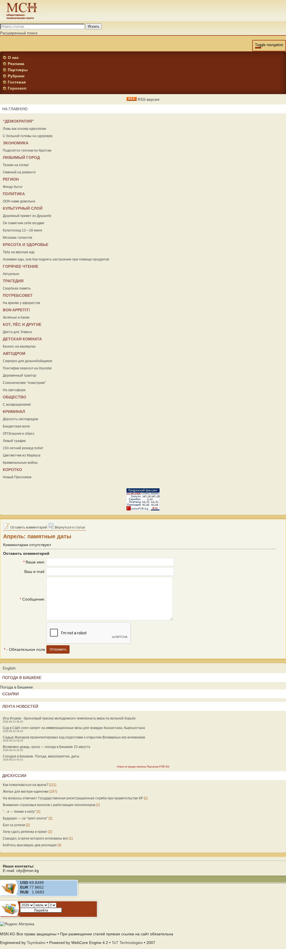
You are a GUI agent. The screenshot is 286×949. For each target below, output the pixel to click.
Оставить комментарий (28, 527)
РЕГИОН (11, 179)
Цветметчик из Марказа (21, 455)
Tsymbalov (36, 942)
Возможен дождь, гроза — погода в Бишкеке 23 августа (46, 747)
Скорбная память (17, 288)
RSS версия (148, 99)
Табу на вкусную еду (19, 252)
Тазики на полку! (16, 165)
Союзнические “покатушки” (24, 383)
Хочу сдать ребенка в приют (25, 832)
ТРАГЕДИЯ (13, 281)
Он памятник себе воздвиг (23, 223)
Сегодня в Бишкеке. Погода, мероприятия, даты (41, 756)
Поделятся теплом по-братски (27, 150)
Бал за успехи (14, 825)
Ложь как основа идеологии (24, 129)
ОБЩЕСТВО (14, 397)
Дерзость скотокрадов (20, 419)
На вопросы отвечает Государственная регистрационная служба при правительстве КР (73, 798)
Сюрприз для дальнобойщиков (27, 361)
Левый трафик (14, 441)
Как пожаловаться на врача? (25, 785)
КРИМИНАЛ (14, 411)
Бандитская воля (16, 426)
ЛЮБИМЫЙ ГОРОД (21, 157)
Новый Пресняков (17, 477)
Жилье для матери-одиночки (26, 791)
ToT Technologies (127, 942)
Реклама (16, 63)
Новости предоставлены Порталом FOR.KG (143, 766)
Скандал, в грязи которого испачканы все (35, 838)
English (9, 668)
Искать (93, 26)
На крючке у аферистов (21, 303)
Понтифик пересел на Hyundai (27, 368)
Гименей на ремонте (19, 172)
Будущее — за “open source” (25, 818)
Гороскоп (17, 88)
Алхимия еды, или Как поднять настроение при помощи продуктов (56, 259)
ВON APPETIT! (16, 310)
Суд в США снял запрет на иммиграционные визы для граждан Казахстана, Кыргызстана (74, 728)
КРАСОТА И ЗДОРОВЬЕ (25, 244)
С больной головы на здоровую (28, 136)
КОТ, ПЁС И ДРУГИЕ (22, 324)
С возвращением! (17, 405)
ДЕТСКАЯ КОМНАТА (22, 339)
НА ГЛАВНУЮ (14, 109)
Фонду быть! (12, 187)
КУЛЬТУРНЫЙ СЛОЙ (22, 208)
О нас (13, 57)
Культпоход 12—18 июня (22, 230)
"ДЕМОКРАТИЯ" (18, 121)
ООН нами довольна (19, 201)
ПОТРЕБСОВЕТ (18, 295)
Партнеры (18, 70)
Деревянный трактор (19, 375)
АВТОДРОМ (14, 353)
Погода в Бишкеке (16, 687)
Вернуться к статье (69, 527)
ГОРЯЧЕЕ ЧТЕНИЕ (20, 266)
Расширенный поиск (18, 33)
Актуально (11, 274)
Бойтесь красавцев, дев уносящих (30, 845)
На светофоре (14, 390)
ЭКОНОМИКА (15, 143)
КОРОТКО (12, 469)
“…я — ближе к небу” (19, 812)
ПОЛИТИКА (14, 194)
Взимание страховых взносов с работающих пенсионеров (49, 805)
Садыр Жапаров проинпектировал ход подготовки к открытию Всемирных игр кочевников (74, 737)
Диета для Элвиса (17, 332)
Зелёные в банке (16, 317)
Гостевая (17, 82)
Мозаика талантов (17, 238)
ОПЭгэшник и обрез (18, 434)
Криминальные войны (20, 463)
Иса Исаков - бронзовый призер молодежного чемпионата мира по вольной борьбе (69, 718)
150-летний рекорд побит (23, 448)
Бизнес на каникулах (19, 346)
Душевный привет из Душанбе (27, 216)
